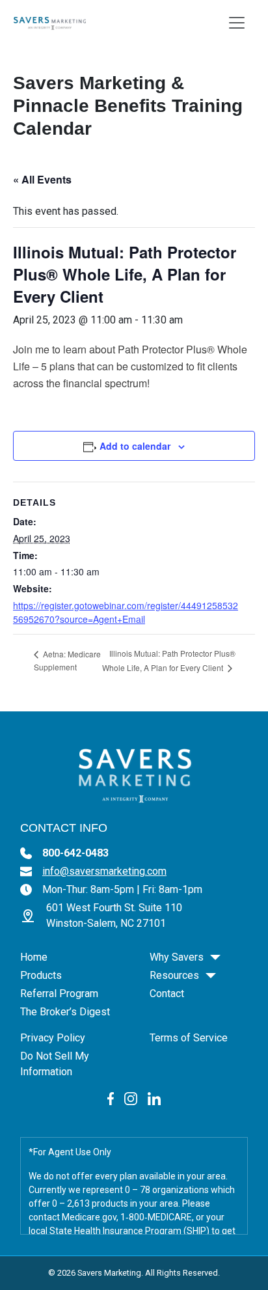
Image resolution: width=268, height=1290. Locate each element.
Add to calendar (135, 445)
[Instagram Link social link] (130, 1097)
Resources (174, 975)
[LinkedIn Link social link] (154, 1097)
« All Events (42, 179)
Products (41, 975)
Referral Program (59, 993)
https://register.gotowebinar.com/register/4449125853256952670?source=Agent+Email (125, 612)
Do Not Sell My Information (54, 1064)
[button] (215, 957)
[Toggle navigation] (236, 22)
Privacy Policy (52, 1038)
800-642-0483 (75, 853)
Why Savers (177, 957)
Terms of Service (189, 1038)
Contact (167, 993)
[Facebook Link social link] (110, 1097)
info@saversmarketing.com (104, 871)
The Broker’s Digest (65, 1012)
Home (33, 957)
